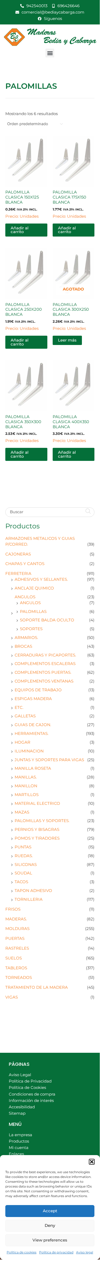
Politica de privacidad (56, 1252)
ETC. (19, 707)
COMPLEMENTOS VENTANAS (44, 681)
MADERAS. (16, 919)
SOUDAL (23, 873)
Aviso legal (84, 1252)
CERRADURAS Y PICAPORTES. (45, 655)
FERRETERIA (18, 573)
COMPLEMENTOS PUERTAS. (43, 672)
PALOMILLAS (33, 611)
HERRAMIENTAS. (31, 733)
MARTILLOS (27, 794)
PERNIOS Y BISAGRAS (37, 829)
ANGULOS (25, 597)
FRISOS (12, 909)
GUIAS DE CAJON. (33, 724)
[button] (91, 1161)
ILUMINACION (29, 751)
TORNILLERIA (29, 899)
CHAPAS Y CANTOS (24, 563)
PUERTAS (14, 938)
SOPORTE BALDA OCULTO (47, 620)
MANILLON (26, 786)
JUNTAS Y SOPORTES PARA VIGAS (49, 759)
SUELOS (13, 958)
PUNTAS (23, 847)
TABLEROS (16, 968)
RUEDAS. (24, 855)
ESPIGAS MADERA (33, 698)
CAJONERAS (18, 554)
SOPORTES (31, 628)
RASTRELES (17, 948)
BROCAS (23, 646)
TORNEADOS (18, 977)
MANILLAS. (26, 777)
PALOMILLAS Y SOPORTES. (42, 820)
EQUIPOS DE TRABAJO (38, 690)
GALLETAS (25, 716)
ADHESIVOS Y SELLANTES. (41, 579)
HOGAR (22, 742)
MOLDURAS (17, 928)
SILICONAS (26, 864)
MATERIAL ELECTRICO (37, 803)
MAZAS (22, 812)
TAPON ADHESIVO (33, 890)
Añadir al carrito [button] (19, 230)
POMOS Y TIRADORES (37, 838)
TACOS (21, 881)
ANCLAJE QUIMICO (34, 588)
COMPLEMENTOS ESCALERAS (45, 663)
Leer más (67, 340)
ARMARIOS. (26, 637)
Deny (50, 1225)
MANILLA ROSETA (33, 768)
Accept (50, 1210)
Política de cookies (21, 1252)
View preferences (49, 1240)
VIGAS (11, 997)
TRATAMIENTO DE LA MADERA (36, 987)
